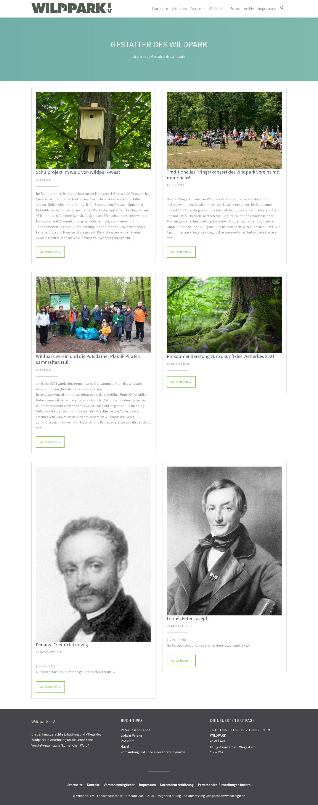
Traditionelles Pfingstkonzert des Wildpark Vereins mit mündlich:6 (223, 175)
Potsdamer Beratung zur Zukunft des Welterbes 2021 (221, 356)
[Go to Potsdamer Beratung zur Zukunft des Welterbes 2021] (224, 315)
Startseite (160, 8)
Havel (125, 746)
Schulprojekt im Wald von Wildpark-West (78, 172)
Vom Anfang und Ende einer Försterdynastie (153, 752)
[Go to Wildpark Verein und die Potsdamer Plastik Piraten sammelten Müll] (93, 315)
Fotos (235, 8)
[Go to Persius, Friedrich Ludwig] (93, 554)
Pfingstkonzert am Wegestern (232, 747)
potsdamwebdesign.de (228, 796)
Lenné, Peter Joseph (188, 618)
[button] (282, 7)
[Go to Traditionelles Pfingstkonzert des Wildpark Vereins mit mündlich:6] (224, 130)
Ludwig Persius (132, 735)
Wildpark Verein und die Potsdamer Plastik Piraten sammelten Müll (88, 359)
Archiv (249, 8)
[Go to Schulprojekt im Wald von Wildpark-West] (93, 130)
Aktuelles (179, 8)
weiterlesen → (50, 252)
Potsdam (127, 741)
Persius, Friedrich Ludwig (62, 645)
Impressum (267, 8)
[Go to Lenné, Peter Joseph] (224, 541)
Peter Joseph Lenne (135, 730)
